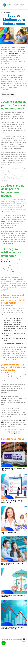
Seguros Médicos (6, 12)
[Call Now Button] (3, 643)
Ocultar (12, 94)
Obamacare (5, 398)
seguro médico (13, 54)
